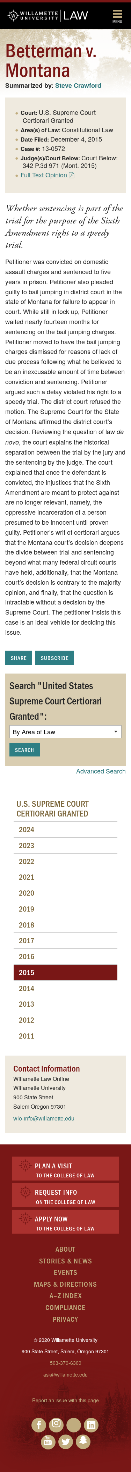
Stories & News (65, 1260)
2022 (26, 861)
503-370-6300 (65, 1362)
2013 (26, 1004)
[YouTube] (48, 1442)
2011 (26, 1036)
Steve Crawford (78, 85)
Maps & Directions (65, 1283)
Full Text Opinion (44, 174)
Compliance (65, 1307)
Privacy (65, 1318)
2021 (26, 877)
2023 (26, 845)
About (65, 1248)
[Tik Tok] (73, 1425)
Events (66, 1272)
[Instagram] (56, 1425)
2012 (26, 1020)
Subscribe (54, 657)
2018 (26, 925)
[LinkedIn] (91, 1425)
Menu (117, 21)
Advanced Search (101, 770)
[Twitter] (65, 1442)
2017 (26, 940)
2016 (26, 956)
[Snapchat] (83, 1442)
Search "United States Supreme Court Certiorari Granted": (55, 700)
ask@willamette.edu (65, 1374)
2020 (26, 893)
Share (19, 657)
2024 (26, 829)
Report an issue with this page (65, 1400)
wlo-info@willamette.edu (43, 1118)
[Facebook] (38, 1425)
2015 (26, 972)
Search (24, 749)
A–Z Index (66, 1295)
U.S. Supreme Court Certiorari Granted (52, 808)
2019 (26, 909)
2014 (26, 988)
